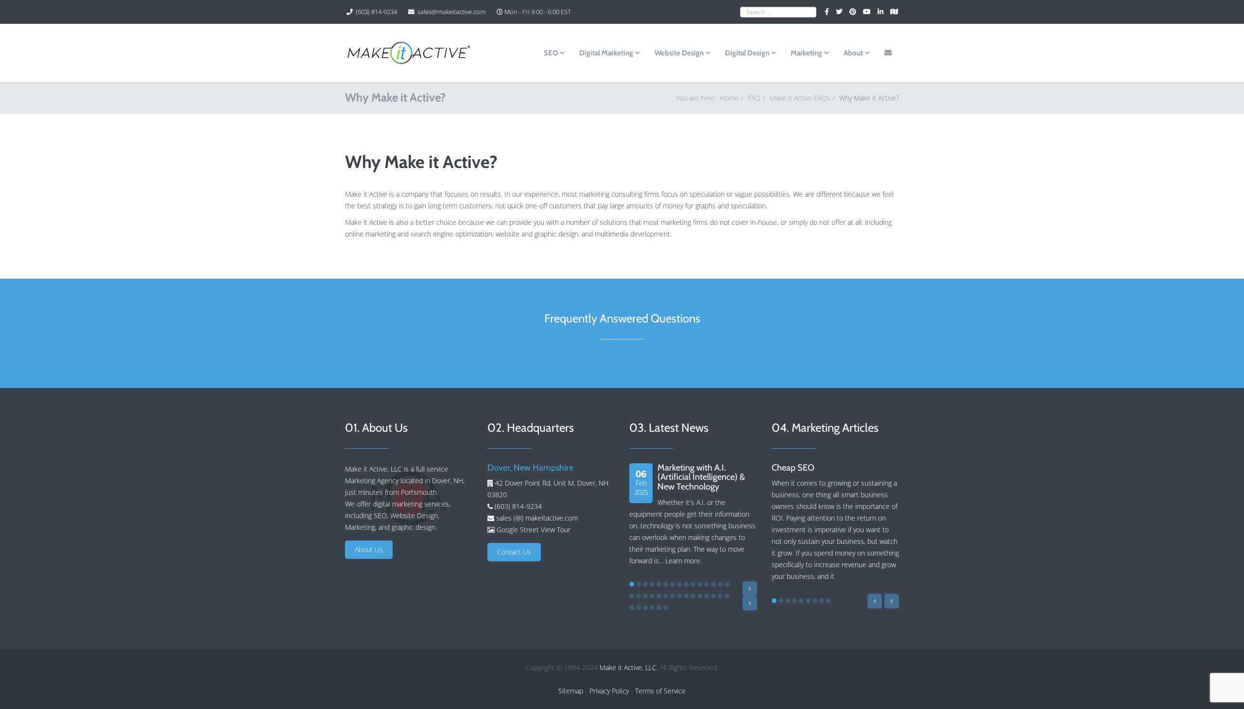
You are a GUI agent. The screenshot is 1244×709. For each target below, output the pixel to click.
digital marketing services (411, 503)
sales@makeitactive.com (451, 12)
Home (729, 97)
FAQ (754, 97)
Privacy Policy (609, 690)
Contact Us (514, 552)
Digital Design (747, 53)
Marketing (806, 53)
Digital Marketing (606, 53)
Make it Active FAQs (800, 97)
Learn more (682, 560)
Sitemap (570, 690)
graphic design (413, 527)
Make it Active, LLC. (629, 667)
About (853, 53)
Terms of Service (660, 690)
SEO (551, 53)
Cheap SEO (793, 467)
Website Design (679, 53)
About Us (369, 549)
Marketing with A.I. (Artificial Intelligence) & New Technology (701, 477)
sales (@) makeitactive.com (536, 518)
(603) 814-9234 (376, 12)
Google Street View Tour (533, 529)
